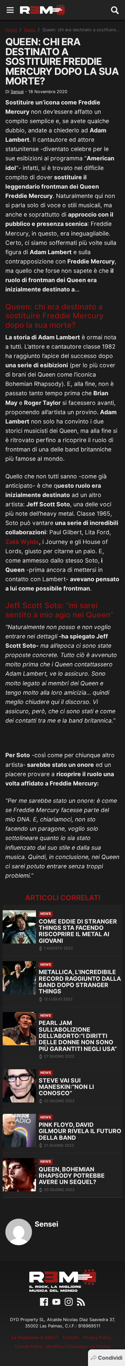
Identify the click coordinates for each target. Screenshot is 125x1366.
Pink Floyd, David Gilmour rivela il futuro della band (80, 1131)
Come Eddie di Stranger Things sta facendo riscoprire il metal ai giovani (78, 931)
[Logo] (42, 10)
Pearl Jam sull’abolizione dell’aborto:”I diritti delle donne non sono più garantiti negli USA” (78, 1036)
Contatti (71, 1337)
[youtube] (56, 1301)
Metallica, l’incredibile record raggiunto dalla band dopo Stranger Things (80, 981)
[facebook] (44, 1301)
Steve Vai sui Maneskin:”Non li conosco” (66, 1087)
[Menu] (10, 10)
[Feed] (81, 1301)
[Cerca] (115, 10)
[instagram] (69, 1301)
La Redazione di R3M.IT (35, 1337)
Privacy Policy (97, 1337)
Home (11, 29)
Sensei (17, 91)
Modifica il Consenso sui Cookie (78, 1346)
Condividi (110, 1357)
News (29, 29)
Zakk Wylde (22, 541)
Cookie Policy (28, 1346)
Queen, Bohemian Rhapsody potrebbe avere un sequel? (72, 1175)
